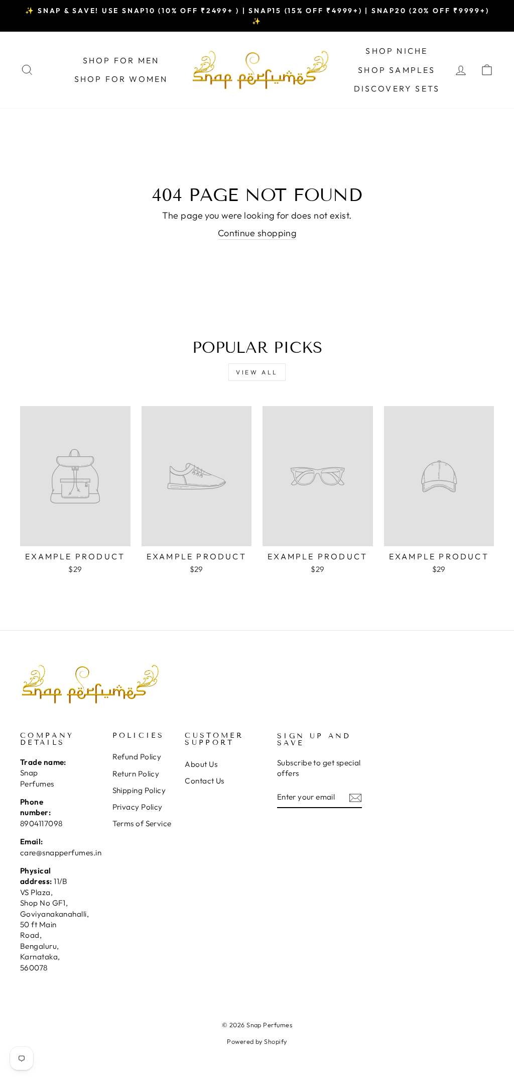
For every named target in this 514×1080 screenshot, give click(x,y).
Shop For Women (121, 79)
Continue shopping (257, 233)
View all (257, 372)
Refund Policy (137, 756)
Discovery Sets (397, 88)
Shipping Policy (139, 790)
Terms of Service (142, 823)
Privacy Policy (137, 807)
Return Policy (136, 773)
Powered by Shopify (257, 1041)
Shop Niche (396, 51)
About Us (201, 764)
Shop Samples (396, 70)
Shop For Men (121, 60)
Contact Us (204, 781)
